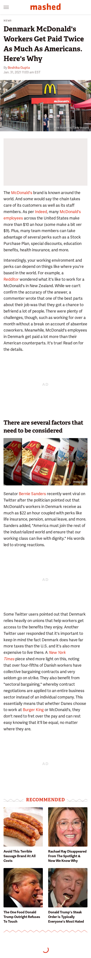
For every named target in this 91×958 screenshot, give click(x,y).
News (8, 20)
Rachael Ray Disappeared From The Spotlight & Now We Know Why (67, 856)
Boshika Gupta (19, 67)
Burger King (33, 709)
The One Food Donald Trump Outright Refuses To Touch (22, 917)
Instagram (79, 482)
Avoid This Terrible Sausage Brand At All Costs (20, 856)
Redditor (11, 279)
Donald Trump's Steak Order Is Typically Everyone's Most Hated (66, 917)
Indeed (41, 211)
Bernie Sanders (32, 493)
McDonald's (21, 192)
